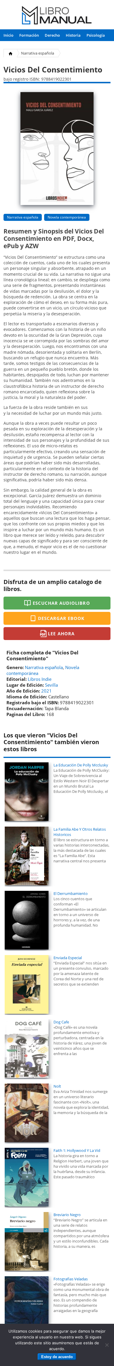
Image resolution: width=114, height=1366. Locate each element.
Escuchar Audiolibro (61, 603)
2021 (46, 691)
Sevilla (51, 685)
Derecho (52, 35)
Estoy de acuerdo (57, 1357)
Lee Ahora (61, 634)
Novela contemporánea (67, 217)
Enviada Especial (67, 957)
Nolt (57, 1086)
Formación (29, 35)
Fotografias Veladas (70, 1279)
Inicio (8, 35)
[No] (107, 1345)
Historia (73, 35)
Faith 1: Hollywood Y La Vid (76, 1150)
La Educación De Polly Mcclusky (80, 765)
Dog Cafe (61, 1022)
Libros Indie (39, 679)
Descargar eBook (61, 618)
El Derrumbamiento (70, 893)
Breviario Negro (67, 1214)
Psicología (96, 35)
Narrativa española (37, 53)
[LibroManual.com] (57, 16)
